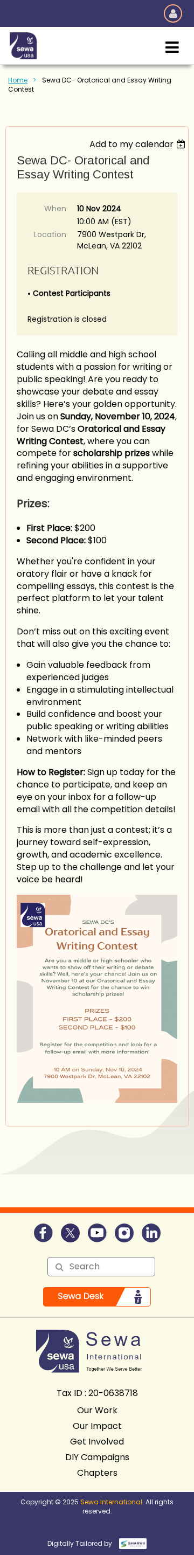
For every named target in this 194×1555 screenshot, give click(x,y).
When (55, 208)
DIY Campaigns (97, 1457)
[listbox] (138, 144)
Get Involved (97, 1441)
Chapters (97, 1473)
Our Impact (97, 1426)
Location (50, 234)
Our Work (97, 1410)
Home (17, 80)
